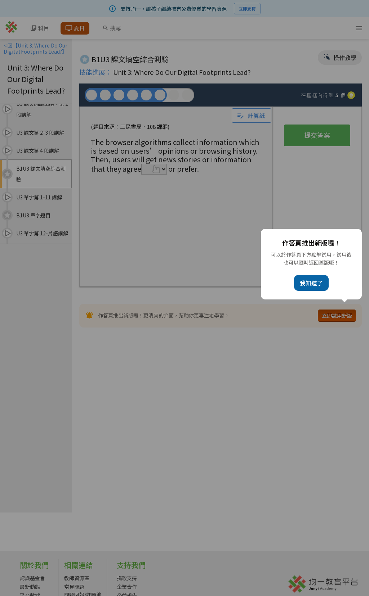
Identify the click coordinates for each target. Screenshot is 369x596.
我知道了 (311, 283)
